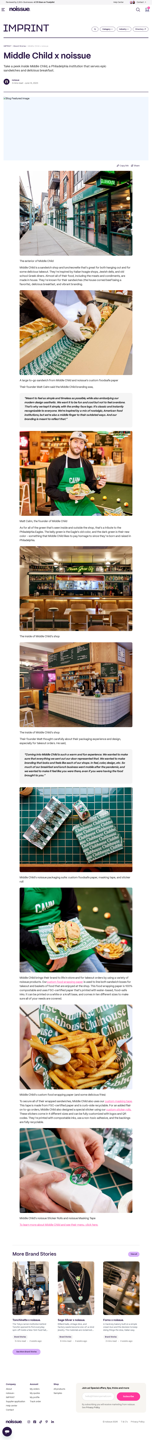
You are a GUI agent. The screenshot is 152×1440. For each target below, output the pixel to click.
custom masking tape (118, 1101)
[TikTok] (40, 1421)
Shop (56, 1384)
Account (34, 1384)
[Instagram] (28, 1421)
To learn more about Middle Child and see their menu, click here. (59, 1225)
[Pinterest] (46, 1421)
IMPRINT (7, 46)
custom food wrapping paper (65, 982)
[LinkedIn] (52, 1421)
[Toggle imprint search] (95, 29)
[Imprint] (26, 28)
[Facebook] (34, 1421)
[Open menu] (3, 9)
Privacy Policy (93, 1408)
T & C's (124, 1422)
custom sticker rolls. (118, 1110)
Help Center (118, 2)
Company (11, 1384)
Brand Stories (20, 46)
